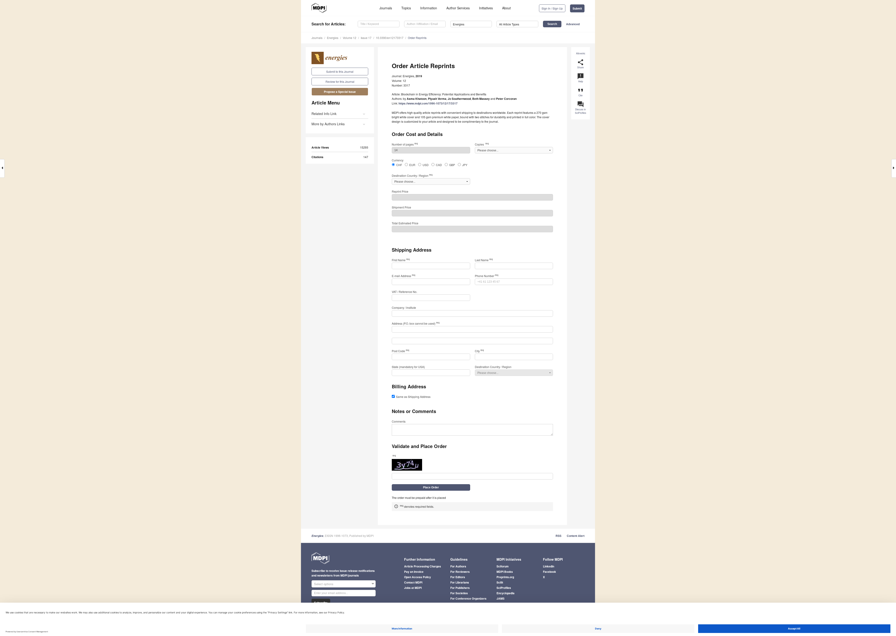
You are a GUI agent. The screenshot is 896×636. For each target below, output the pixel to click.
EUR (412, 165)
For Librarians (459, 582)
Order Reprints (417, 38)
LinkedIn (548, 566)
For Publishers (460, 588)
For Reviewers (460, 572)
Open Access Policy (417, 577)
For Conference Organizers (468, 598)
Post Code (400, 351)
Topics (406, 8)
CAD (439, 165)
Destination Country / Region (412, 175)
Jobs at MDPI (413, 588)
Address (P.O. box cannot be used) (416, 323)
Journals (385, 8)
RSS (558, 536)
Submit (577, 8)
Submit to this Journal (340, 71)
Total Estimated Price (405, 223)
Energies (332, 38)
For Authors (458, 566)
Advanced (573, 24)
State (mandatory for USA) (408, 367)
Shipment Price (401, 207)
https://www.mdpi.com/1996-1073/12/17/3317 (428, 103)
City (479, 351)
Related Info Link (324, 113)
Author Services (458, 8)
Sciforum (503, 566)
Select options (323, 584)
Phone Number (486, 276)
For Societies (459, 593)
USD (426, 165)
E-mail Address (403, 276)
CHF (399, 165)
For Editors (457, 577)
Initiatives (486, 8)
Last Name (484, 260)
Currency (397, 160)
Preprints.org (505, 577)
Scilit (500, 582)
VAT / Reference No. (404, 292)
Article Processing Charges (422, 566)
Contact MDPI (413, 582)
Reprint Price (400, 191)
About (506, 8)
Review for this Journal (340, 81)
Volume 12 (349, 38)
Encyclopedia (505, 593)
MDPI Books (505, 572)
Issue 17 (366, 38)
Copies (482, 144)
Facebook (549, 572)
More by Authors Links (328, 124)
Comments (399, 421)
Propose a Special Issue (340, 92)
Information (428, 8)
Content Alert (575, 536)
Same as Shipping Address (413, 397)
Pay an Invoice (414, 572)
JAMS (500, 598)
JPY (464, 165)
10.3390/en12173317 (389, 38)
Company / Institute (404, 307)
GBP (452, 165)
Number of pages (405, 144)
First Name (401, 260)
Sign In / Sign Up (552, 8)
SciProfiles (504, 588)
